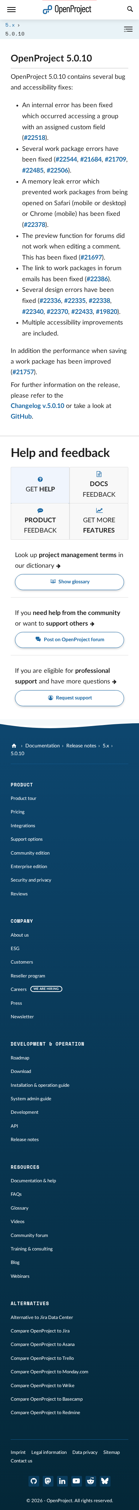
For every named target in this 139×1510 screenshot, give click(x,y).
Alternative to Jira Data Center (42, 1317)
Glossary (20, 1208)
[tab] (40, 485)
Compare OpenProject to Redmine (45, 1413)
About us (20, 935)
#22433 (82, 312)
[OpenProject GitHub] (34, 1481)
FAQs (16, 1194)
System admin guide (31, 1099)
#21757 (23, 372)
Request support (73, 698)
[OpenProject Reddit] (91, 1481)
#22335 (75, 301)
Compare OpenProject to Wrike (42, 1386)
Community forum (29, 1235)
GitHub (21, 417)
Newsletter (22, 1017)
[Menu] (11, 10)
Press (16, 1003)
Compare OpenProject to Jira (40, 1331)
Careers (19, 989)
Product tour (23, 798)
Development (24, 1112)
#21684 (91, 160)
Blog (15, 1262)
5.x (10, 24)
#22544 (66, 160)
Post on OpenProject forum (73, 639)
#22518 (34, 138)
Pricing (18, 812)
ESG (15, 949)
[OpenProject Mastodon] (48, 1481)
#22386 (97, 279)
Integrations (23, 826)
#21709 (115, 160)
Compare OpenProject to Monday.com (49, 1372)
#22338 (99, 301)
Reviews (19, 894)
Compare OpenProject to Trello (42, 1358)
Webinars (20, 1276)
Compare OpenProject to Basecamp (47, 1399)
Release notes (81, 745)
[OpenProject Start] (67, 10)
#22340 (32, 312)
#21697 (91, 258)
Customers (22, 962)
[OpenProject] (15, 745)
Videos (18, 1222)
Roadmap (20, 1058)
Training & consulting (32, 1249)
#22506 (57, 171)
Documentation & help (33, 1181)
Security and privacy (31, 880)
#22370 (57, 312)
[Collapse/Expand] (128, 29)
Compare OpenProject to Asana (42, 1344)
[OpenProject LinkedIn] (62, 1481)
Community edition (30, 853)
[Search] (130, 9)
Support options (27, 839)
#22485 (32, 171)
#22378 (34, 225)
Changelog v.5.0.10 (37, 406)
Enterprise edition (29, 867)
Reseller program (28, 976)
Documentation (42, 745)
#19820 (106, 312)
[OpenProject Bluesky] (105, 1481)
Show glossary (73, 581)
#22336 (50, 301)
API (14, 1126)
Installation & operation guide (40, 1085)
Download (21, 1071)
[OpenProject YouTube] (76, 1481)
